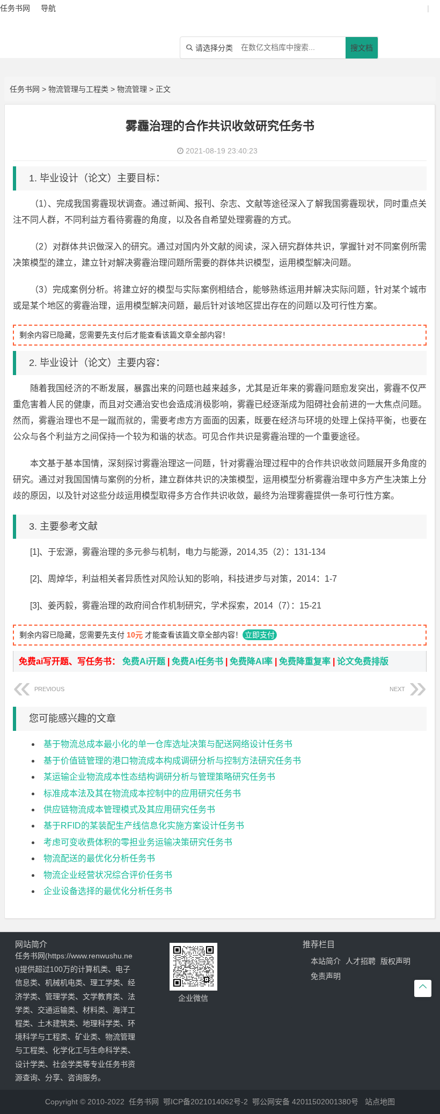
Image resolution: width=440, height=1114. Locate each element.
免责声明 (326, 976)
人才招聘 (361, 961)
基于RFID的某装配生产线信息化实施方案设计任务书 (143, 825)
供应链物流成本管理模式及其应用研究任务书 (129, 809)
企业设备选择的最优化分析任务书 (107, 891)
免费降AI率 (251, 661)
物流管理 (132, 89)
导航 (48, 8)
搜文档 (361, 47)
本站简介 (326, 961)
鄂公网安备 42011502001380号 (305, 1101)
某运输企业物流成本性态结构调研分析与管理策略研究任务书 (159, 776)
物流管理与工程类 (78, 89)
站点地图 (380, 1101)
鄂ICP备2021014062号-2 (205, 1101)
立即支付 (260, 635)
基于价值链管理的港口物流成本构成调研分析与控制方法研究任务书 (172, 760)
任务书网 (25, 89)
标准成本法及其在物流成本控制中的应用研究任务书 (142, 793)
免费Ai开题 (143, 661)
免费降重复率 (305, 661)
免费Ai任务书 (197, 661)
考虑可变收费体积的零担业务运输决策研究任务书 (137, 842)
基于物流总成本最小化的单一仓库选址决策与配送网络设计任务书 (167, 744)
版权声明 (395, 961)
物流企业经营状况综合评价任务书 (107, 875)
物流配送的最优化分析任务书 (99, 858)
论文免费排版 (362, 661)
